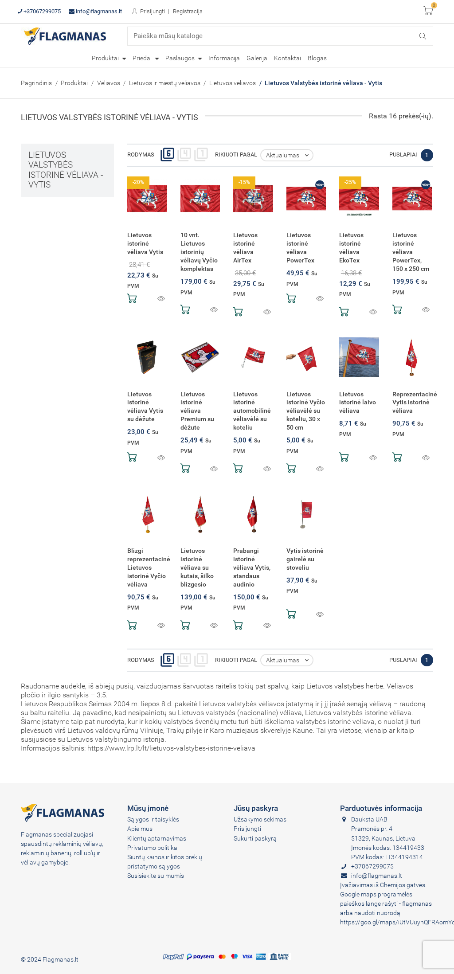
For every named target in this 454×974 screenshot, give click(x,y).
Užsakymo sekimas (260, 819)
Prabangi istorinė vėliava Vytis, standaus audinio (251, 567)
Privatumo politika (152, 847)
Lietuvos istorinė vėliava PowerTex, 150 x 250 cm (410, 251)
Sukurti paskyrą (255, 838)
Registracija (188, 11)
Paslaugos (180, 58)
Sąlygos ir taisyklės (153, 819)
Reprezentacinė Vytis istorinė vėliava (414, 403)
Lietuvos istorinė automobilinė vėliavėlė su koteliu (252, 411)
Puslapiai (403, 154)
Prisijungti (152, 11)
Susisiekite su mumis (155, 875)
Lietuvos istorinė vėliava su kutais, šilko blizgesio (197, 567)
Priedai (143, 58)
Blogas (317, 58)
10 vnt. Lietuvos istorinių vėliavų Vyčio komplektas (199, 251)
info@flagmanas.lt (98, 11)
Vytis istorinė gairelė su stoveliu (305, 559)
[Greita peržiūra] (161, 299)
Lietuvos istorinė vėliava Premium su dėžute (197, 411)
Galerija (257, 58)
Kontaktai (287, 58)
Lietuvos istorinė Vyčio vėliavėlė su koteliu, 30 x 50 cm (305, 411)
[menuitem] (109, 58)
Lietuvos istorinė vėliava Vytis (145, 243)
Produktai (106, 58)
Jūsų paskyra (256, 808)
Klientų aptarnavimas (156, 838)
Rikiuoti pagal (236, 154)
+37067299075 (41, 11)
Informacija (224, 58)
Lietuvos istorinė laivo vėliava (357, 403)
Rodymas (140, 154)
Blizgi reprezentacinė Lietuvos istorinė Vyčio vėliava (148, 567)
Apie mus (140, 828)
